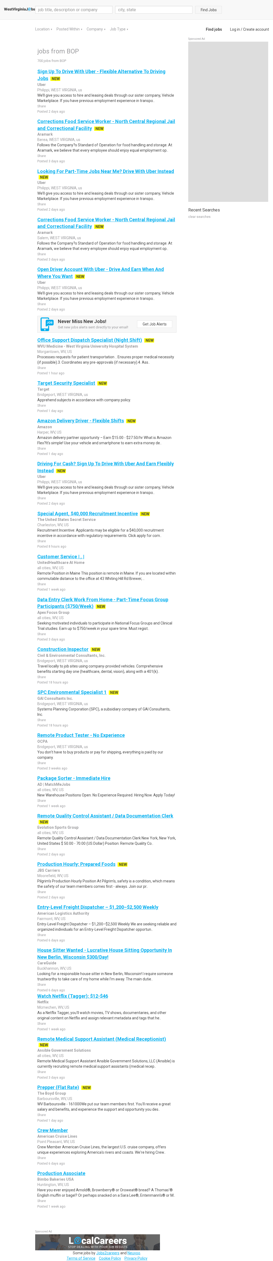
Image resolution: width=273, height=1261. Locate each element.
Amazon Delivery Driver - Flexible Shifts (80, 420)
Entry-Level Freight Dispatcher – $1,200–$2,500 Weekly (97, 907)
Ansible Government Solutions (64, 1050)
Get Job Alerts (155, 324)
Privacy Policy (136, 1258)
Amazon (44, 427)
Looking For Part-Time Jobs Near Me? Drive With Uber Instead (105, 171)
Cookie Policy (110, 1258)
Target (43, 389)
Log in (235, 29)
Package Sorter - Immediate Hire (73, 778)
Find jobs (214, 29)
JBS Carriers (48, 870)
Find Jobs (209, 10)
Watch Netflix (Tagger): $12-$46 (72, 996)
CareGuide (46, 963)
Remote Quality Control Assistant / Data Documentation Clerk (105, 816)
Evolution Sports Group (57, 827)
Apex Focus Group (53, 612)
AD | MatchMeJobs (53, 784)
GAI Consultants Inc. (55, 698)
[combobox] (153, 10)
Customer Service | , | (60, 556)
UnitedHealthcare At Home (61, 562)
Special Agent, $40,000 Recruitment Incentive (87, 513)
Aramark (45, 134)
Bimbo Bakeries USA (55, 1179)
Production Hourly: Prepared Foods (76, 864)
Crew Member (52, 1130)
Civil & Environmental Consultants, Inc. (71, 655)
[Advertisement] (228, 122)
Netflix (43, 1002)
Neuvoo (133, 1253)
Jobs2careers (107, 1253)
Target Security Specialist (66, 383)
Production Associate (61, 1173)
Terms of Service (81, 1258)
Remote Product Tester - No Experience (81, 735)
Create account (256, 29)
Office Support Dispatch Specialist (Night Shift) (89, 340)
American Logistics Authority (63, 913)
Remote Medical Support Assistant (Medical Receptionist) (101, 1039)
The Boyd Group (51, 1093)
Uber (41, 85)
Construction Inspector (63, 649)
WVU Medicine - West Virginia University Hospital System (87, 346)
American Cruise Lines (57, 1136)
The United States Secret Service (66, 519)
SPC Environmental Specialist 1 (72, 692)
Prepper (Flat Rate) (58, 1087)
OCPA (42, 741)
